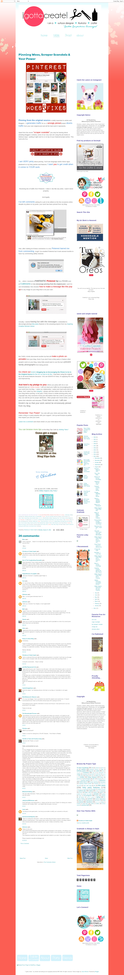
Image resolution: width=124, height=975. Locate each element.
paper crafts (88, 792)
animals (97, 767)
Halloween (102, 780)
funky (101, 777)
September (97, 464)
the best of (98, 800)
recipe (80, 795)
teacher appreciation (100, 799)
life (94, 785)
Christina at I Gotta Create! (30, 529)
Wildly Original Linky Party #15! (97, 509)
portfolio (78, 794)
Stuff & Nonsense (55, 522)
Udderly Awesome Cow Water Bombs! (97, 582)
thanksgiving (89, 800)
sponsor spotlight (90, 797)
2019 (95, 441)
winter (97, 803)
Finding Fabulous (57, 521)
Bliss (23, 539)
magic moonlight (96, 622)
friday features (92, 777)
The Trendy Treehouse (59, 519)
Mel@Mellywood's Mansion (29, 697)
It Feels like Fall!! (97, 549)
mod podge (92, 789)
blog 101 (91, 771)
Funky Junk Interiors (44, 521)
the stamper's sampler (97, 624)
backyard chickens (94, 769)
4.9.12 (23, 710)
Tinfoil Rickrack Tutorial (86, 477)
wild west (85, 803)
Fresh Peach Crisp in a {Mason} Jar (98, 546)
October (97, 462)
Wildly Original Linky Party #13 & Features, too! (97, 558)
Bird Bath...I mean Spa (97, 553)
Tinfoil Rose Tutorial (86, 444)
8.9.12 (23, 788)
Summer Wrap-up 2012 (97, 470)
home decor (83, 782)
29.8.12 (24, 591)
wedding (79, 803)
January (97, 605)
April (96, 599)
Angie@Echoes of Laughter (29, 573)
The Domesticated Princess (29, 713)
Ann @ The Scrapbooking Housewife (32, 560)
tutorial (81, 802)
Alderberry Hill (27, 516)
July (96, 592)
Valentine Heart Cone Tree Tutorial (87, 437)
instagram (96, 783)
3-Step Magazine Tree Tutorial (87, 485)
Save (92, 275)
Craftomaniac (67, 514)
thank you (81, 800)
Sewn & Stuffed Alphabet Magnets (97, 500)
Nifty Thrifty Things (54, 524)
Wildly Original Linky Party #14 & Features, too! (97, 539)
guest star (95, 780)
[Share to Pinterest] (63, 530)
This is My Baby (97, 474)
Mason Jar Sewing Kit (97, 505)
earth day (80, 775)
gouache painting (85, 780)
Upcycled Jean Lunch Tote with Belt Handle (97, 532)
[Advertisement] (49, 44)
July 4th (79, 785)
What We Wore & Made (47, 518)
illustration (102, 782)
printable (96, 794)
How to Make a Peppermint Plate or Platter (87, 430)
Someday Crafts (41, 519)
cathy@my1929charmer (28, 800)
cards (97, 771)
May (96, 597)
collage (78, 774)
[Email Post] (53, 529)
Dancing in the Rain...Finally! (98, 527)
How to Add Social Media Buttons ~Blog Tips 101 (87, 462)
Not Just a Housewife (50, 516)
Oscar (80, 792)
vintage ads (94, 626)
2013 (95, 454)
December (97, 458)
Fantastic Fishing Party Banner (96, 488)
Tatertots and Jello (33, 522)
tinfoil (104, 800)
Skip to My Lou (33, 516)
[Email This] (57, 530)
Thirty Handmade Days (41, 522)
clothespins (101, 772)
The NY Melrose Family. (64, 518)
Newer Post (22, 858)
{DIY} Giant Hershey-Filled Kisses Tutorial (87, 501)
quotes (103, 794)
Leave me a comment (26, 422)
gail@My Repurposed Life (29, 667)
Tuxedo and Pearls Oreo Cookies (86, 453)
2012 (95, 456)
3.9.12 (23, 693)
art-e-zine (94, 619)
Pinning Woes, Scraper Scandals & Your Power (98, 522)
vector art (97, 802)
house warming (94, 782)
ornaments (102, 791)
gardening (79, 778)
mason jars (85, 789)
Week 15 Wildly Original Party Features (97, 515)
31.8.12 (24, 635)
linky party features (91, 787)
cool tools (91, 774)
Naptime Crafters (49, 522)
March (96, 601)
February (97, 603)
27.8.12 (24, 548)
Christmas (86, 772)
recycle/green (88, 795)
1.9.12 (23, 685)
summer (90, 799)
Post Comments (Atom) (49, 862)
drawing (103, 774)
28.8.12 (24, 570)
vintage (102, 802)
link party (101, 785)
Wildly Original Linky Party (48, 491)
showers (103, 795)
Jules (23, 628)
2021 (95, 439)
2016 (95, 447)
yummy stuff (85, 805)
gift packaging (86, 778)
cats (103, 771)
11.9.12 (24, 813)
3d (92, 767)
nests (97, 790)
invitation (102, 783)
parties (95, 792)
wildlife (92, 803)
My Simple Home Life (64, 521)
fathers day (98, 775)
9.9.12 (23, 797)
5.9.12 (23, 735)
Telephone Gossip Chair (96, 483)
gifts (94, 778)
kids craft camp (87, 785)
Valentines (89, 802)
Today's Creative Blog (25, 518)
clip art (94, 772)
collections (85, 774)
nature (91, 791)
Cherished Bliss (39, 516)
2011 (95, 608)
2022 (95, 437)
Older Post (70, 858)
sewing (96, 795)
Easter (87, 775)
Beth (23, 609)
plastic (101, 792)
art (77, 769)
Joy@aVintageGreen (27, 688)
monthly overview (101, 789)
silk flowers (81, 797)
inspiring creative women (85, 783)
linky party (35, 324)
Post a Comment (25, 843)
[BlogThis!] (58, 530)
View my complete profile (83, 823)
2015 (95, 450)
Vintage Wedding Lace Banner (97, 494)
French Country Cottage (25, 522)
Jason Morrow (85, 971)
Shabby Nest (35, 521)
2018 (95, 443)
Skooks (24, 619)
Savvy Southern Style (34, 518)
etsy (92, 775)
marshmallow (79, 789)
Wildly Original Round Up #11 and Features (97, 588)
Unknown (24, 594)
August (97, 466)
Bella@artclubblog (27, 791)
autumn (83, 769)
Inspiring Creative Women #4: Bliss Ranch (98, 570)
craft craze (98, 774)
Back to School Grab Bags (97, 565)
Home (46, 858)
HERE (98, 205)
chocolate (79, 772)
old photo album (96, 629)
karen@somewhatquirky (28, 816)
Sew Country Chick (44, 524)
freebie (82, 777)
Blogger (97, 971)
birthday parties (81, 771)
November (97, 460)
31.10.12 (24, 840)
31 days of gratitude (82, 767)
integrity (39, 391)
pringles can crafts (87, 794)
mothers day (82, 791)
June (96, 595)
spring (98, 797)
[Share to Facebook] (61, 530)
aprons (102, 767)
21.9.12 (24, 823)
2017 (95, 445)
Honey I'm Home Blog (28, 638)
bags (102, 769)
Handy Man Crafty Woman (49, 519)
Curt (23, 581)
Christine (24, 728)
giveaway (99, 778)
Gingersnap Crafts (56, 518)
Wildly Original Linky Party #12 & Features (97, 576)
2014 (95, 452)
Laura (23, 809)
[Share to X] (60, 530)
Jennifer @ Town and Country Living (32, 738)
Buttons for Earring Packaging (97, 478)
